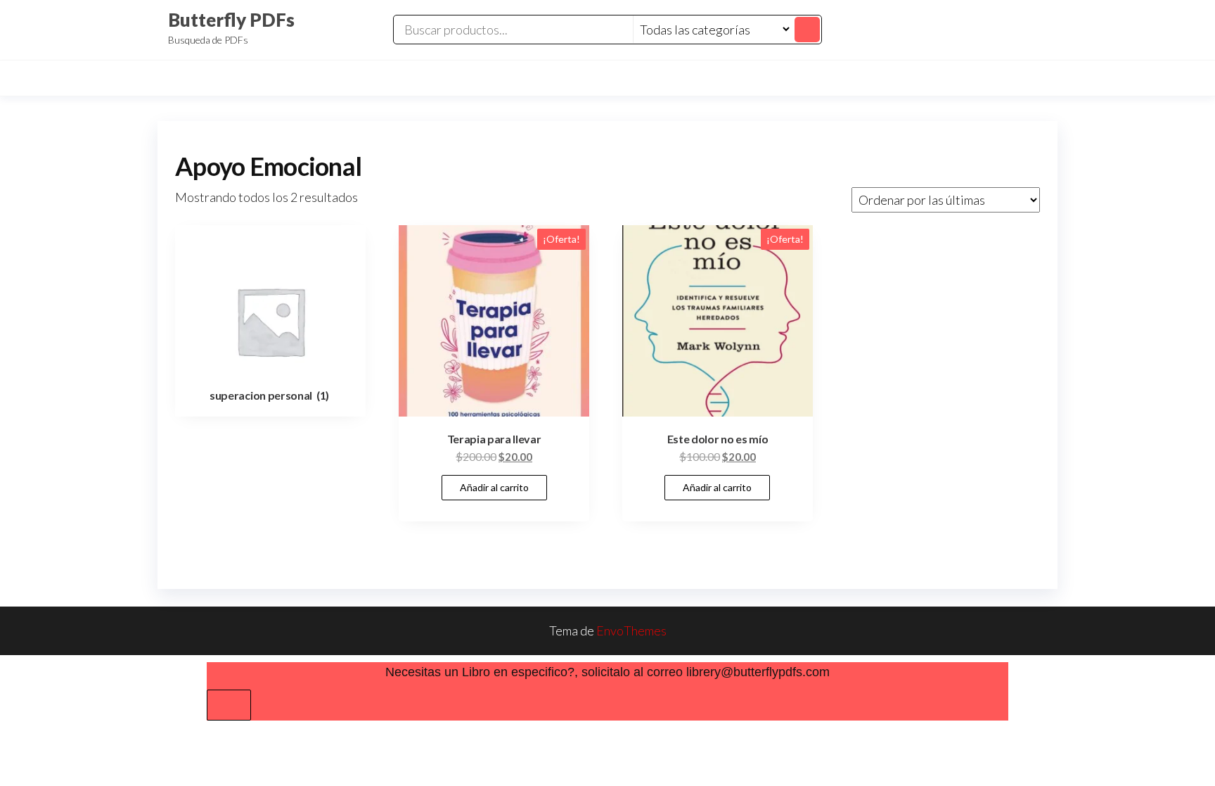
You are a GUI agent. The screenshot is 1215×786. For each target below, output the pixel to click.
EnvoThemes (631, 630)
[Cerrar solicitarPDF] (229, 705)
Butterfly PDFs (231, 19)
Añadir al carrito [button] (494, 487)
